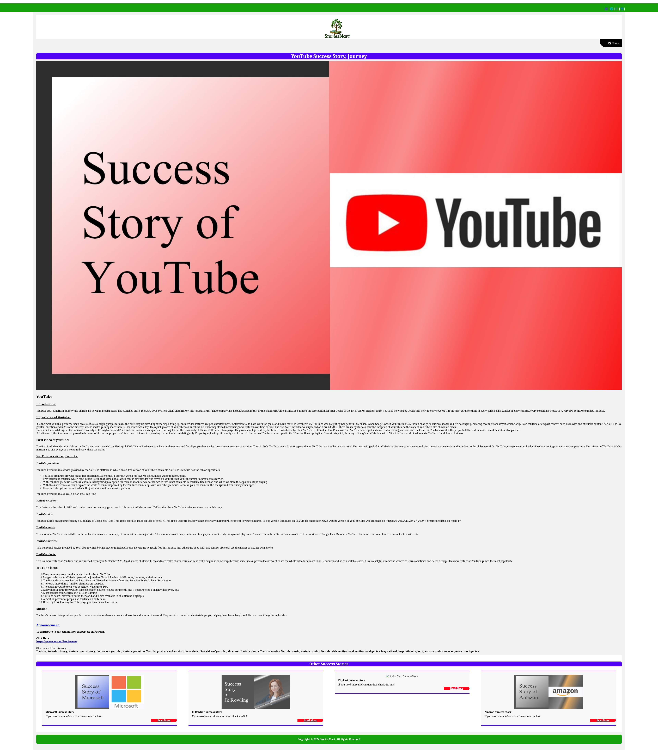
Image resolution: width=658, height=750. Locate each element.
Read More (163, 720)
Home (615, 43)
